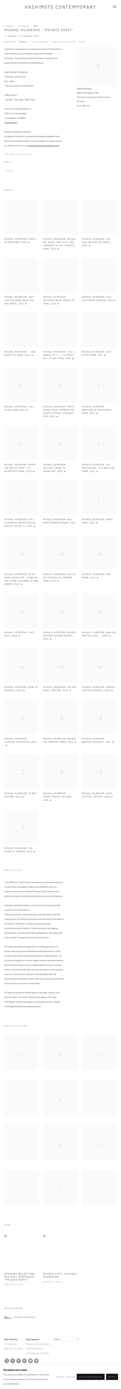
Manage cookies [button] (65, 1377)
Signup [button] (33, 715)
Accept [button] (112, 1377)
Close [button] (93, 679)
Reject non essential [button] (90, 1377)
